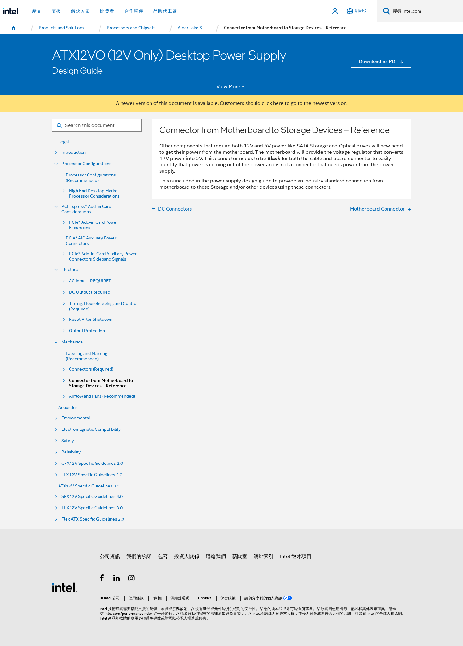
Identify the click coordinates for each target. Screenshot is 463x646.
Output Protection (87, 330)
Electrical (70, 269)
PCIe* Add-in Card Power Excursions (93, 225)
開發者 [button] (107, 11)
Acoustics (67, 407)
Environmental (75, 418)
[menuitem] (13, 28)
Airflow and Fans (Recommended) (102, 396)
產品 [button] (37, 11)
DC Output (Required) (90, 292)
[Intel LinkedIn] (117, 579)
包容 (163, 556)
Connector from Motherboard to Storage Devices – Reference (101, 383)
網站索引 (264, 556)
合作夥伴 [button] (133, 11)
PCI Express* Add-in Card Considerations (86, 209)
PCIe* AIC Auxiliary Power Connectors (91, 240)
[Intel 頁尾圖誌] (64, 587)
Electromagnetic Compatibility (91, 429)
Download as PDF (378, 61)
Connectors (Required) (91, 369)
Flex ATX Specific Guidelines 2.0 (92, 519)
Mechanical (72, 342)
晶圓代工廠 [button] (165, 11)
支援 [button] (56, 11)
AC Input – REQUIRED (90, 281)
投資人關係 (186, 556)
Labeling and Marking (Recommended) (86, 356)
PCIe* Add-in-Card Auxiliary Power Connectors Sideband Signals (103, 256)
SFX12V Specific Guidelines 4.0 (92, 496)
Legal (63, 142)
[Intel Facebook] (102, 579)
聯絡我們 (216, 556)
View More (228, 87)
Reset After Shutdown (90, 319)
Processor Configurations (86, 163)
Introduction (73, 152)
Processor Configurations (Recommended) (91, 177)
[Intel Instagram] (132, 579)
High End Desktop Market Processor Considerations (94, 193)
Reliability (71, 452)
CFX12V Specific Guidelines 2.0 (92, 463)
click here (272, 103)
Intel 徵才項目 (296, 556)
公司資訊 (110, 556)
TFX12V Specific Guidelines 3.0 (92, 507)
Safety (67, 440)
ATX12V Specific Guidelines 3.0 (88, 486)
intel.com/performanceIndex (128, 613)
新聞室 (239, 556)
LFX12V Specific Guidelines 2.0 (91, 474)
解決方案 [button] (80, 11)
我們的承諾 (138, 556)
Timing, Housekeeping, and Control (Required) (103, 306)
